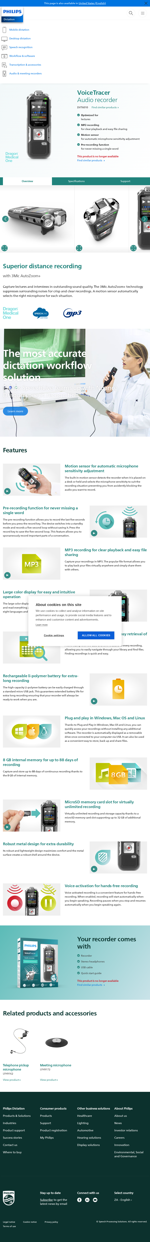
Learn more (15, 411)
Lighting (83, 1123)
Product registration (53, 1130)
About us (120, 1115)
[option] (37, 219)
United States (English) (92, 3)
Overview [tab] (27, 181)
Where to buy (12, 1152)
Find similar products (104, 107)
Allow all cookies (96, 635)
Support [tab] (125, 181)
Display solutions (88, 1144)
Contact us (10, 1144)
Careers (119, 1137)
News (118, 1123)
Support (45, 1123)
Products (46, 1115)
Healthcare (84, 1115)
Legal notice (9, 1222)
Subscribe (46, 1199)
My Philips (47, 1137)
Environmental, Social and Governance (128, 1154)
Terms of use (9, 1226)
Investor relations (126, 1130)
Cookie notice (30, 1222)
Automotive (85, 1130)
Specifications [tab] (76, 181)
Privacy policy (51, 1222)
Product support (14, 1130)
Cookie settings (54, 635)
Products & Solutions (17, 1115)
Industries (9, 1123)
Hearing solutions (89, 1137)
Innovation (121, 1144)
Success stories (12, 1137)
